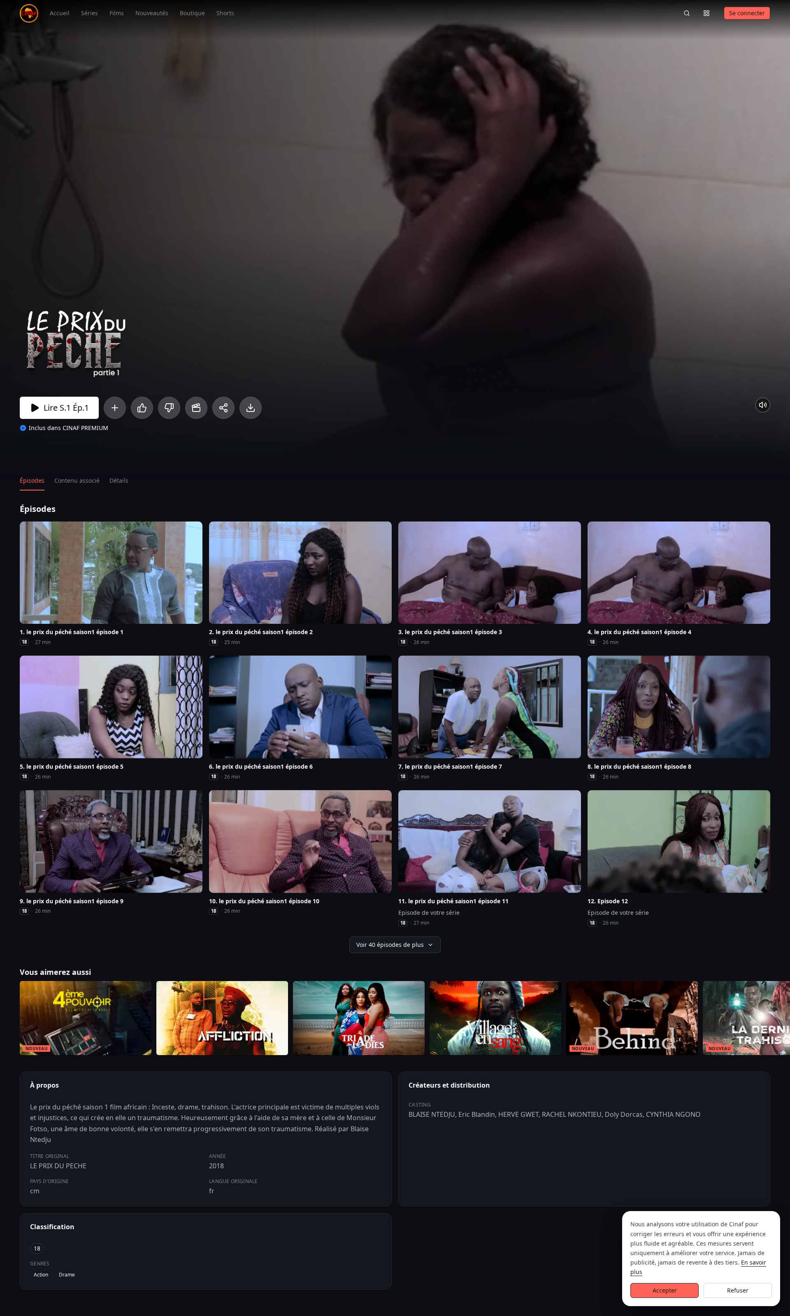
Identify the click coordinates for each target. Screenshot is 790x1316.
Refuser (737, 1290)
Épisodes (32, 480)
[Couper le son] (762, 405)
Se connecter (747, 13)
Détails (118, 480)
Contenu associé (77, 480)
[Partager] (223, 408)
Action (41, 1274)
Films (116, 13)
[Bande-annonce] (196, 408)
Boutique (192, 13)
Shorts (225, 13)
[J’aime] (142, 408)
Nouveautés (151, 13)
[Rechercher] (686, 13)
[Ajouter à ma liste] (115, 408)
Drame (67, 1274)
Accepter (665, 1290)
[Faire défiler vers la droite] (782, 1020)
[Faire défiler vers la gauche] (7, 1020)
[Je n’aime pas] (169, 408)
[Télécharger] (250, 408)
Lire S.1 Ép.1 (66, 407)
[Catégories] (706, 13)
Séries (89, 13)
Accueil (60, 13)
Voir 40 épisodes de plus (390, 945)
